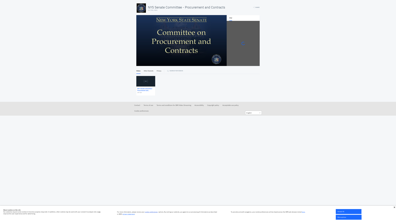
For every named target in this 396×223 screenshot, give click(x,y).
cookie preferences (151, 212)
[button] (394, 207)
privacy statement (129, 214)
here (303, 212)
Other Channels (148, 71)
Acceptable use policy (230, 105)
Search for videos (176, 71)
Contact (137, 105)
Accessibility (199, 105)
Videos (138, 71)
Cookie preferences (141, 111)
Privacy (159, 71)
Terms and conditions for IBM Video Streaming (174, 105)
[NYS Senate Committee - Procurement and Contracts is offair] (181, 40)
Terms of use (148, 105)
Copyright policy (213, 105)
